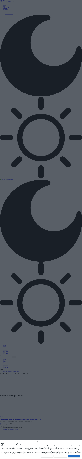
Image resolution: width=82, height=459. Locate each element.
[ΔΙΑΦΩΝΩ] (80, 442)
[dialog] (41, 449)
